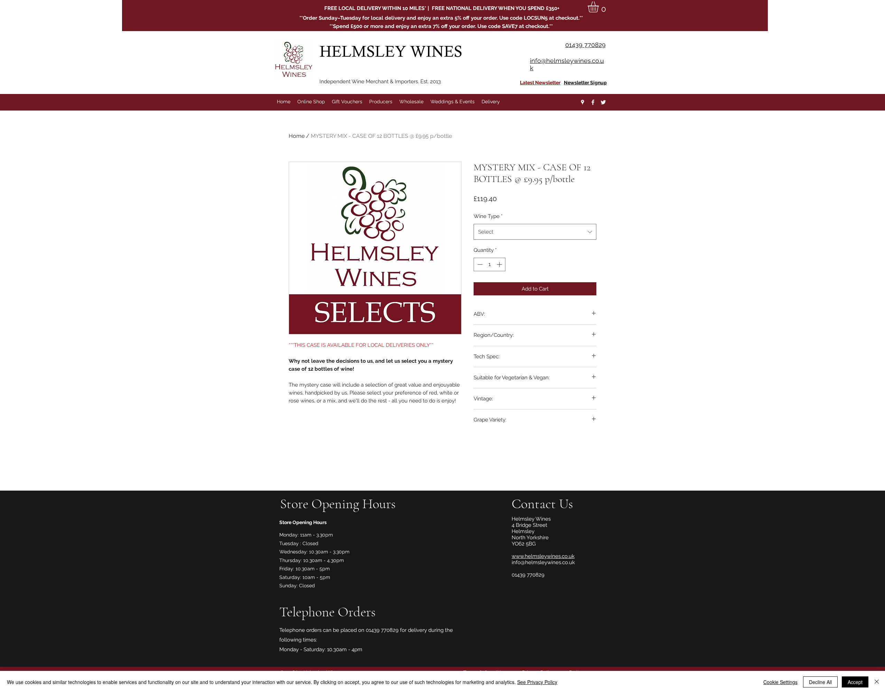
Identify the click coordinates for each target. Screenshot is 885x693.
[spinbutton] (489, 264)
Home (297, 136)
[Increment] (500, 264)
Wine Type (488, 216)
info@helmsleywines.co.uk (543, 562)
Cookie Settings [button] (780, 681)
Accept (855, 681)
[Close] (877, 681)
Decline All (820, 681)
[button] (600, 6)
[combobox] (535, 232)
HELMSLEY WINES (392, 51)
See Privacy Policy (537, 681)
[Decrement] (479, 264)
